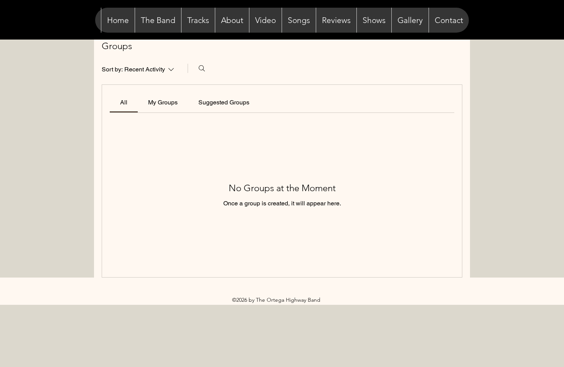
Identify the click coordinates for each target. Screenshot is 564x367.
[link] (123, 102)
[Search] (201, 68)
